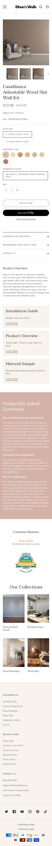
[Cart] (47, 7)
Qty (5, 185)
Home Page (8, 741)
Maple (35, 155)
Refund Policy (9, 764)
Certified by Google (26, 829)
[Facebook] (14, 811)
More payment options (26, 219)
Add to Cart (26, 203)
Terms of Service (11, 750)
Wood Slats (33, 671)
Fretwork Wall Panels (10, 628)
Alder (6, 155)
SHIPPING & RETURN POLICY (17, 236)
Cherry (20, 155)
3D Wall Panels (35, 627)
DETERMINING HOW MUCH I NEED (20, 244)
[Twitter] (6, 811)
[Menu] (5, 7)
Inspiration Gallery (12, 720)
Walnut (6, 161)
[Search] (41, 7)
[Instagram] (30, 811)
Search (6, 724)
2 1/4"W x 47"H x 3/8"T (17, 134)
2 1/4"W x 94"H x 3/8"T (17, 141)
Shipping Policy (10, 755)
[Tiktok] (45, 811)
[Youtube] (22, 811)
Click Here (12, 323)
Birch (13, 155)
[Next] (48, 74)
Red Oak (42, 155)
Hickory (27, 155)
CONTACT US (9, 253)
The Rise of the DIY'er (13, 745)
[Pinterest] (38, 811)
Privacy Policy (9, 759)
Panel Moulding (11, 671)
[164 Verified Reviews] (26, 574)
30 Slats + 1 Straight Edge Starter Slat (25, 175)
